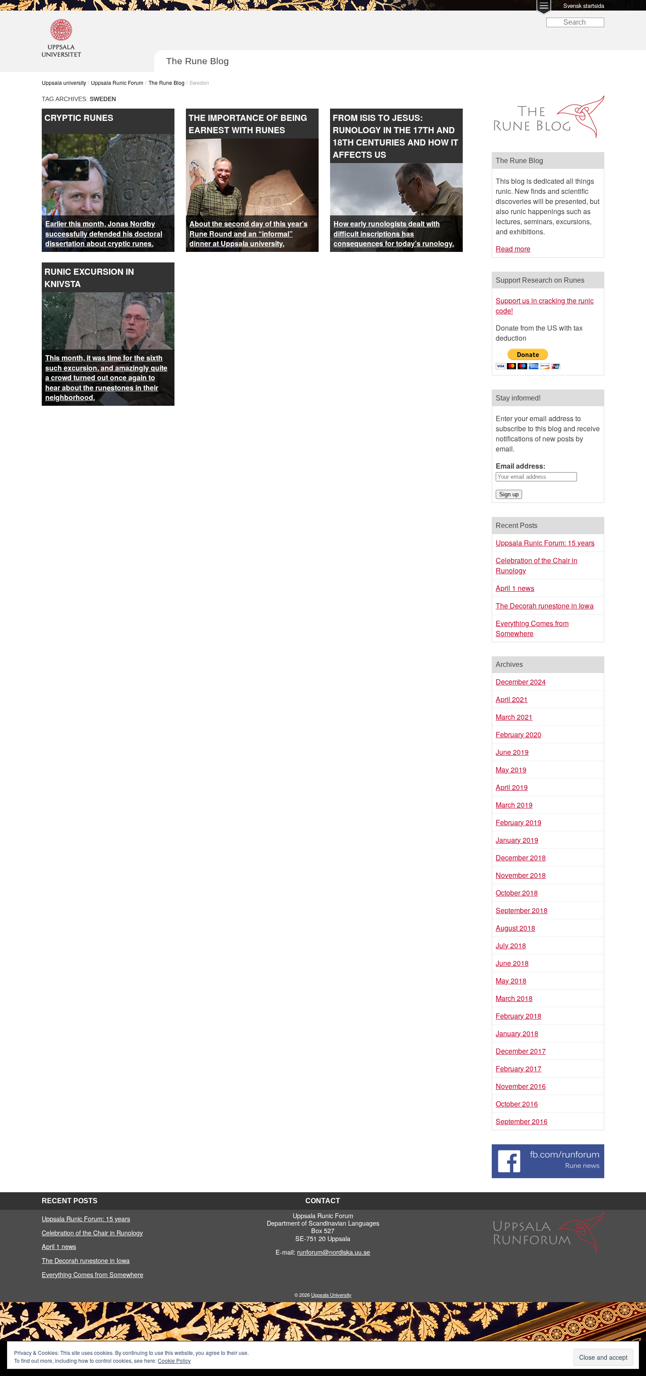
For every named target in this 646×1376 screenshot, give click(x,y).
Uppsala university (64, 82)
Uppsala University (331, 1294)
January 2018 (517, 1033)
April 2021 (512, 699)
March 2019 (514, 805)
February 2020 (518, 734)
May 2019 (511, 769)
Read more (513, 249)
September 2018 (522, 910)
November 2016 (521, 1086)
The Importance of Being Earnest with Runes (248, 123)
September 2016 (522, 1121)
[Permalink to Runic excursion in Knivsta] (130, 297)
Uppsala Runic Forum (117, 82)
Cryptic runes (78, 117)
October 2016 (517, 1104)
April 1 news (515, 588)
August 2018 (515, 928)
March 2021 (514, 717)
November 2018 (521, 875)
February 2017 (518, 1068)
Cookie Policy (174, 1360)
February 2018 (518, 1016)
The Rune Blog (167, 82)
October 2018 (517, 893)
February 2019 (518, 822)
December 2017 (521, 1051)
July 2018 (511, 945)
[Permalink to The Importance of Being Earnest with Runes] (252, 143)
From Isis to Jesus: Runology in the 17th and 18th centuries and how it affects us (395, 135)
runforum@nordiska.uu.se (333, 1251)
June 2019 (512, 752)
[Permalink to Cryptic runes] (108, 139)
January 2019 (517, 840)
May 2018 (511, 981)
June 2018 (512, 963)
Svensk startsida (583, 5)
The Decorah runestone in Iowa (545, 606)
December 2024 (521, 682)
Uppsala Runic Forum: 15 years (545, 543)
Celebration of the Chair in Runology (92, 1232)
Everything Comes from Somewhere (532, 628)
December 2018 (521, 857)
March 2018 (514, 998)
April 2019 (512, 787)
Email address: (520, 466)
